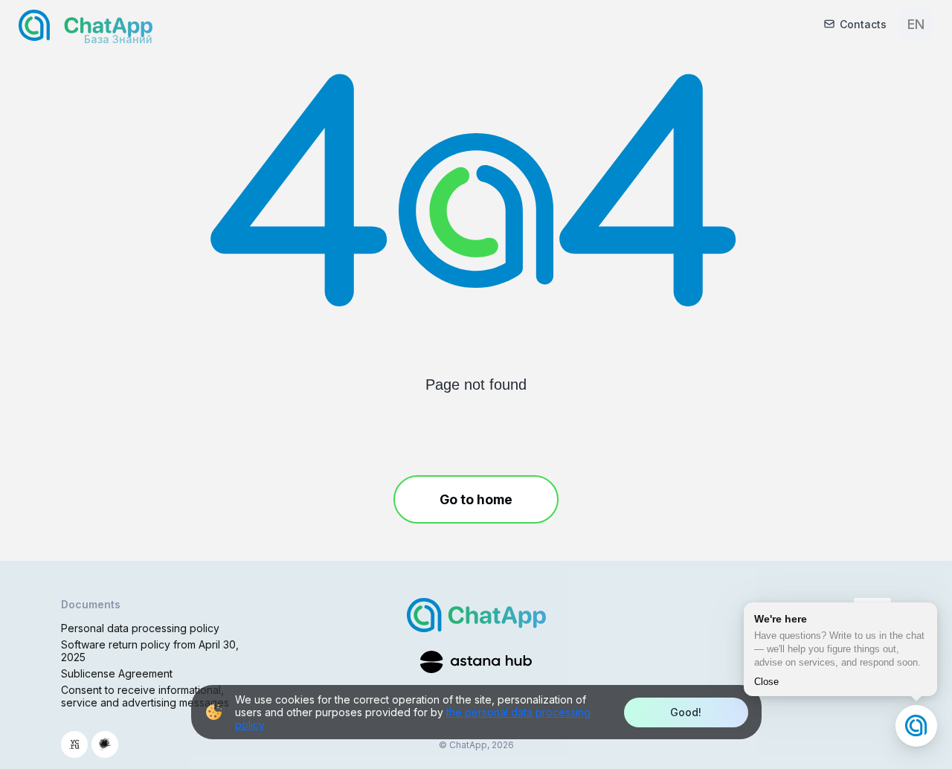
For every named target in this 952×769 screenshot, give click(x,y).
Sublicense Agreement (117, 673)
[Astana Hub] (476, 662)
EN (915, 24)
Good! (685, 712)
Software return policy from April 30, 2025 (150, 650)
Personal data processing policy (140, 628)
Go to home (476, 499)
